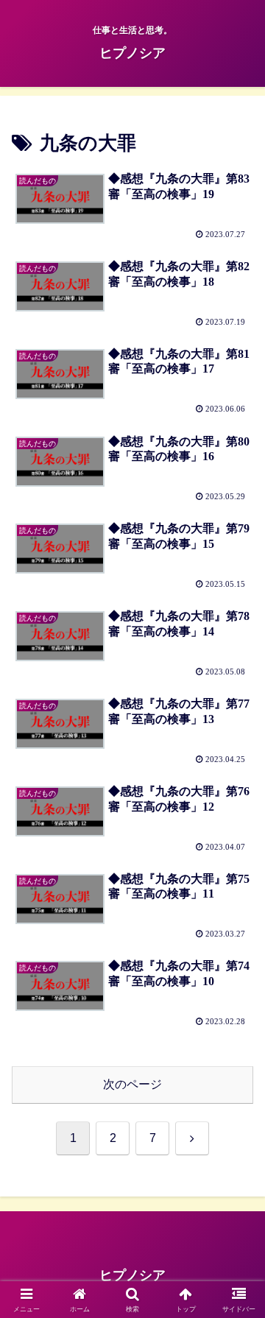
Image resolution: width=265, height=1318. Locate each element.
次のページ (132, 1084)
